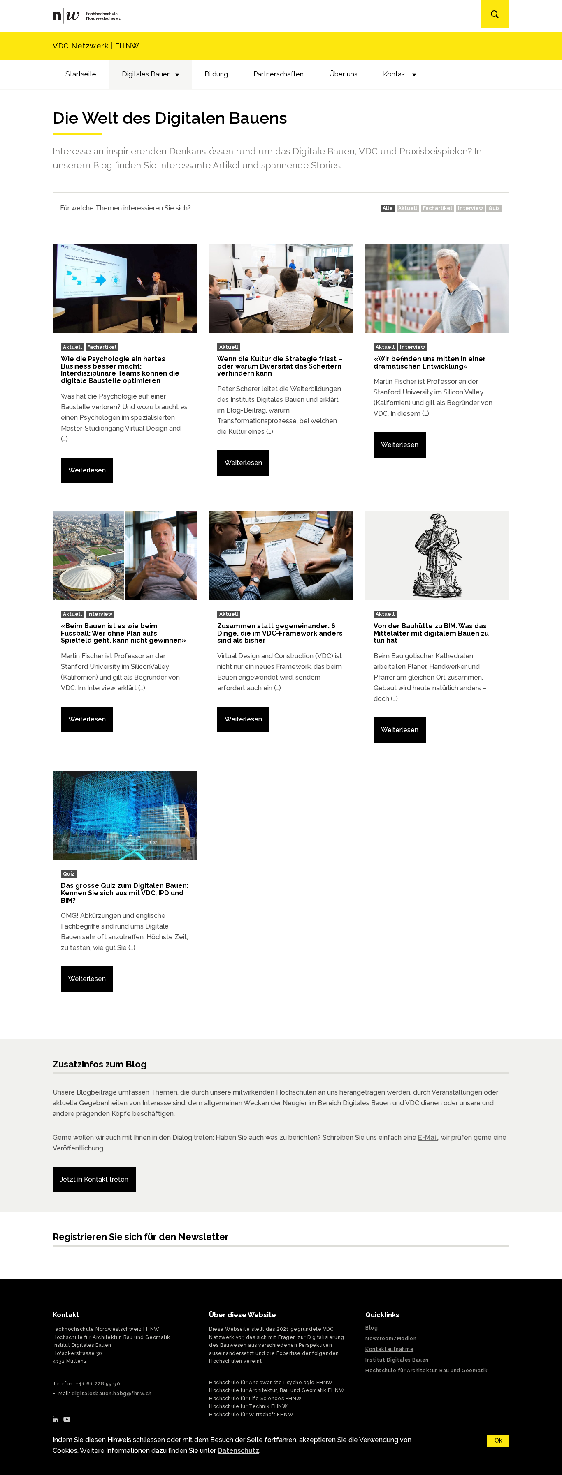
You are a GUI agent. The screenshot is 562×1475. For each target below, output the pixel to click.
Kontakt (395, 74)
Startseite (80, 74)
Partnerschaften (278, 74)
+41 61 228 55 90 (98, 1384)
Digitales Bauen (146, 74)
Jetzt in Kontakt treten (94, 1179)
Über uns (343, 74)
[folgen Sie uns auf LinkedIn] (55, 1419)
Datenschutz (238, 1450)
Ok (498, 1440)
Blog (371, 1328)
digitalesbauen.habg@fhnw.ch (112, 1394)
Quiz (494, 208)
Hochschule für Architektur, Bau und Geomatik (426, 1371)
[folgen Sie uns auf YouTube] (66, 1419)
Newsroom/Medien (390, 1338)
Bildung (216, 74)
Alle (388, 208)
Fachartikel (437, 208)
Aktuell (407, 208)
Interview (470, 208)
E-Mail (428, 1137)
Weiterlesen (87, 470)
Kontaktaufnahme (389, 1349)
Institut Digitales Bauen (397, 1360)
